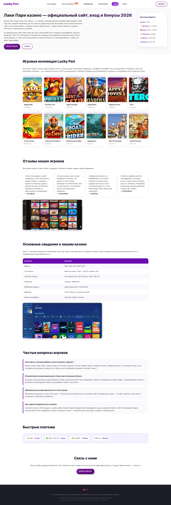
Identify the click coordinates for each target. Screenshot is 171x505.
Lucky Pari (11, 4)
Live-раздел (51, 4)
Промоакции (103, 4)
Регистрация (12, 46)
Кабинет (161, 4)
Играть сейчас (85, 471)
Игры (115, 4)
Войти (27, 46)
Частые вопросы (69, 4)
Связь (124, 4)
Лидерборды (88, 4)
